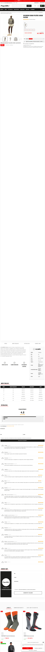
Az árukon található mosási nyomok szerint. (40, 373)
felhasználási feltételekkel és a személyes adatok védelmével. (27, 589)
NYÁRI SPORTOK (16, 9)
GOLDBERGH (35, 46)
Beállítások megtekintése (38, 648)
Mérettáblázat (15, 343)
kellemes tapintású (39, 369)
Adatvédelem (35, 650)
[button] (43, 642)
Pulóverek (28, 47)
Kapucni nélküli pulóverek (33, 12)
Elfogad (27, 648)
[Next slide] (21, 39)
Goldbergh (39, 352)
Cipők (6, 9)
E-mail (24, 434)
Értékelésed (2, 428)
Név (1, 434)
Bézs (39, 356)
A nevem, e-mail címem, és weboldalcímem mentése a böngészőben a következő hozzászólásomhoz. (16, 438)
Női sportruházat (13, 12)
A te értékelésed (3, 426)
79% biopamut (40, 366)
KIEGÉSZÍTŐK (22, 9)
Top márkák (32, 9)
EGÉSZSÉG (27, 9)
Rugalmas (39, 370)
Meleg (39, 369)
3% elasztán (40, 365)
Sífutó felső (40, 47)
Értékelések (27, 343)
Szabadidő (41, 358)
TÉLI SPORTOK (10, 9)
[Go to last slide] (1, 39)
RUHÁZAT (1, 9)
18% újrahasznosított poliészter (40, 364)
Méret (25, 27)
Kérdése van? (38, 343)
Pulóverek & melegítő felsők (22, 12)
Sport (39, 358)
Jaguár (39, 376)
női (38, 354)
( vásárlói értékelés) (32, 19)
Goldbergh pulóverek (39, 46)
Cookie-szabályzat (31, 650)
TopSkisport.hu (3, 12)
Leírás (5, 343)
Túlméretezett (40, 361)
